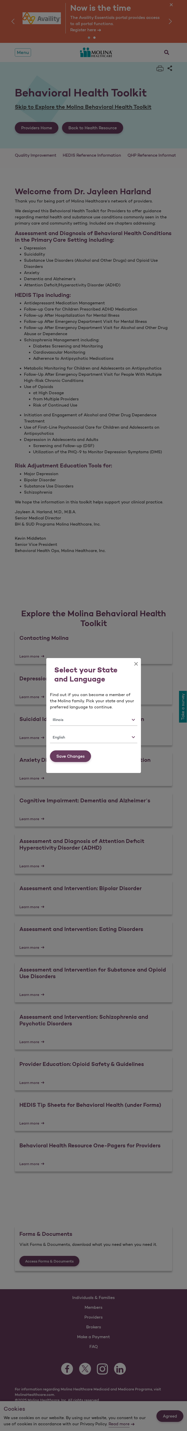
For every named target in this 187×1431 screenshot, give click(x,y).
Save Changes (70, 756)
